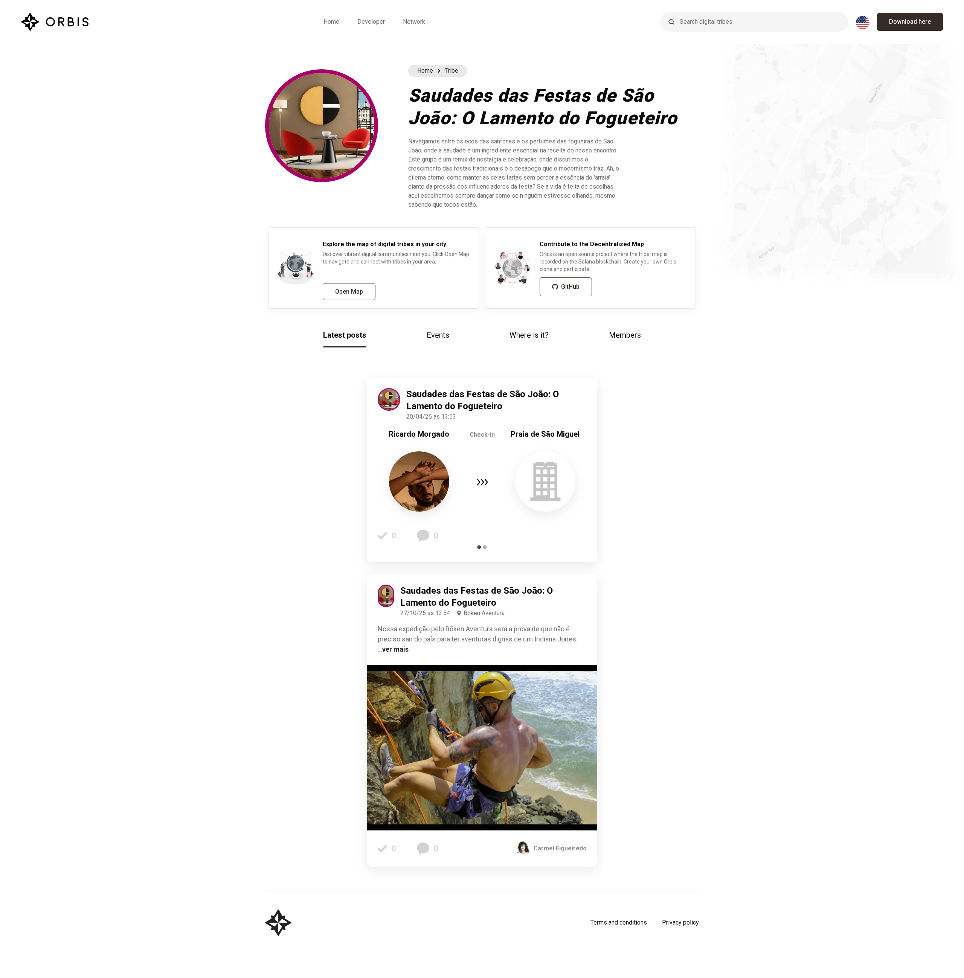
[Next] (575, 469)
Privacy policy (680, 922)
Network (414, 21)
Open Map (349, 291)
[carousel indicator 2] (485, 547)
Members (625, 335)
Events (438, 335)
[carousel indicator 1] (479, 547)
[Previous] (389, 469)
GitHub (570, 286)
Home (331, 21)
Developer (371, 21)
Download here (910, 21)
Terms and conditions (618, 922)
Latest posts (344, 335)
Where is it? (529, 335)
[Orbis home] (54, 22)
